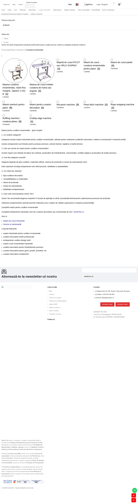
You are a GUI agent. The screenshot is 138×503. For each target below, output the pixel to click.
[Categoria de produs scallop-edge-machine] (42, 120)
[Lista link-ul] (69, 303)
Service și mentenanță (12, 224)
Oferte (6, 38)
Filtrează (6, 25)
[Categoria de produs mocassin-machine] (69, 104)
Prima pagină (6, 50)
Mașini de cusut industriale (14, 221)
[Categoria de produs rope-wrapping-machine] (123, 106)
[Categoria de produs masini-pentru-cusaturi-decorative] (42, 106)
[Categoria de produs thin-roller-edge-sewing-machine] (15, 78)
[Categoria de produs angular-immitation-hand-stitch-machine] (42, 76)
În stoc (6, 42)
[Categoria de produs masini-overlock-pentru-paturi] (15, 106)
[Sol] (36, 481)
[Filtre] (2, 491)
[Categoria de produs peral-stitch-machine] (96, 104)
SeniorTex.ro (79, 212)
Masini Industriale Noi (19, 50)
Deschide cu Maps (122, 304)
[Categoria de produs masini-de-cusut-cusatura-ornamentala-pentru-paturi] (96, 65)
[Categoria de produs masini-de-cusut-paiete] (123, 64)
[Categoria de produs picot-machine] (69, 65)
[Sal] (23, 481)
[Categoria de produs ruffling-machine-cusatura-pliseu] (15, 120)
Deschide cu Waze (107, 304)
